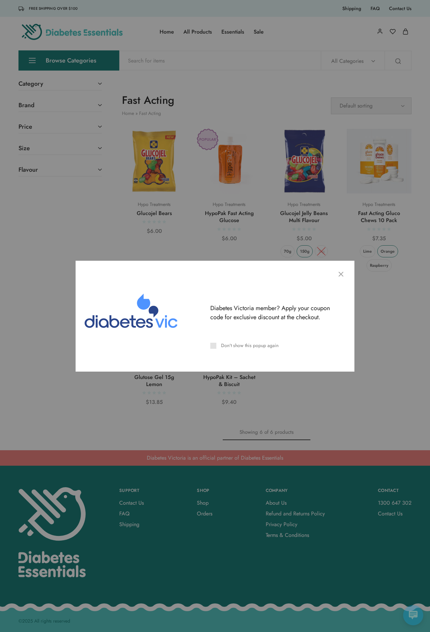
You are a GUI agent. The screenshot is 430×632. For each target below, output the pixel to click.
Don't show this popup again (249, 345)
